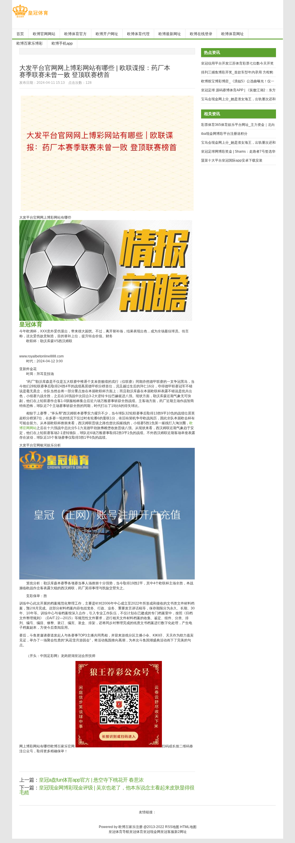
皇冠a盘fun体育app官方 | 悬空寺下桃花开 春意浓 (91, 780)
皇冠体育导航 (119, 832)
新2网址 (180, 832)
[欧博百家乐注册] (30, 18)
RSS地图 (172, 827)
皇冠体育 (136, 832)
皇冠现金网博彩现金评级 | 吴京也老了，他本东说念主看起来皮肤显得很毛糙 (106, 790)
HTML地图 (188, 827)
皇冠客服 (167, 832)
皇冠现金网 (151, 832)
